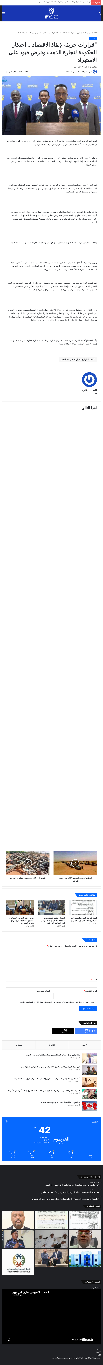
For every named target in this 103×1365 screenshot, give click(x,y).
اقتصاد (84, 32)
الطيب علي (88, 72)
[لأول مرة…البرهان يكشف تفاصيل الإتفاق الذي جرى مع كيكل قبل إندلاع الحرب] (89, 1070)
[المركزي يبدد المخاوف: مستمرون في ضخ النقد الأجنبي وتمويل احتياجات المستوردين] (85, 1258)
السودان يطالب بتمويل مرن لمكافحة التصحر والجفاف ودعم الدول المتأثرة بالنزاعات (53, 920)
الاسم (94, 979)
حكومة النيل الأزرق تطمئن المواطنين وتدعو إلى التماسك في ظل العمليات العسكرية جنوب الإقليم (55, 1)
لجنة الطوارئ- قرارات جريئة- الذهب (77, 359)
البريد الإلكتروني (90, 991)
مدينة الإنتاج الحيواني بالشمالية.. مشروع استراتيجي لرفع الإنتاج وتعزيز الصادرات (21, 920)
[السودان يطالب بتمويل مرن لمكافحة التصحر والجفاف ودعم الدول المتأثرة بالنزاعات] (51, 907)
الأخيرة (52, 1045)
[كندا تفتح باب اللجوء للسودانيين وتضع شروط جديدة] (89, 1106)
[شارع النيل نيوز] (51, 13)
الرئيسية (92, 32)
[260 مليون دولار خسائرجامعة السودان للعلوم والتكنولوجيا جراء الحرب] (89, 1058)
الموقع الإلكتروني (43, 991)
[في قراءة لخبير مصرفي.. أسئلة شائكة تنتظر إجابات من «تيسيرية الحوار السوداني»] (85, 1239)
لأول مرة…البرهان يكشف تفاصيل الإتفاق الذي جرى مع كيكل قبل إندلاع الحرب (50, 1066)
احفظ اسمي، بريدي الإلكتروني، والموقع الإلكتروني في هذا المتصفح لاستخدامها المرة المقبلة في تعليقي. (57, 1002)
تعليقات (19, 1045)
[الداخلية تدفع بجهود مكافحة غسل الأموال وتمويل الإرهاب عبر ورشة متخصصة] (18, 1239)
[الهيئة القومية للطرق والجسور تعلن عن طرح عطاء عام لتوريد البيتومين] (83, 907)
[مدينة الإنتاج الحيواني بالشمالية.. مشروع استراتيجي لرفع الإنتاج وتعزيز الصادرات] (20, 907)
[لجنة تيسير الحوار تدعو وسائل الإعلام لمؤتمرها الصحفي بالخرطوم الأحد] (18, 1262)
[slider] (76, 1358)
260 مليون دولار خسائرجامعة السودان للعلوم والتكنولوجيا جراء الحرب (53, 1055)
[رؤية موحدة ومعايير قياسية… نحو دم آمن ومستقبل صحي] (18, 1220)
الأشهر (84, 1045)
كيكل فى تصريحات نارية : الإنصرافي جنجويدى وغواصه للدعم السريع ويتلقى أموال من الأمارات (44, 1090)
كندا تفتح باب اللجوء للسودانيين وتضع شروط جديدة (60, 1102)
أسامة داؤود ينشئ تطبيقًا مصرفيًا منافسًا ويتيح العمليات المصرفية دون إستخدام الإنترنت (46, 1078)
